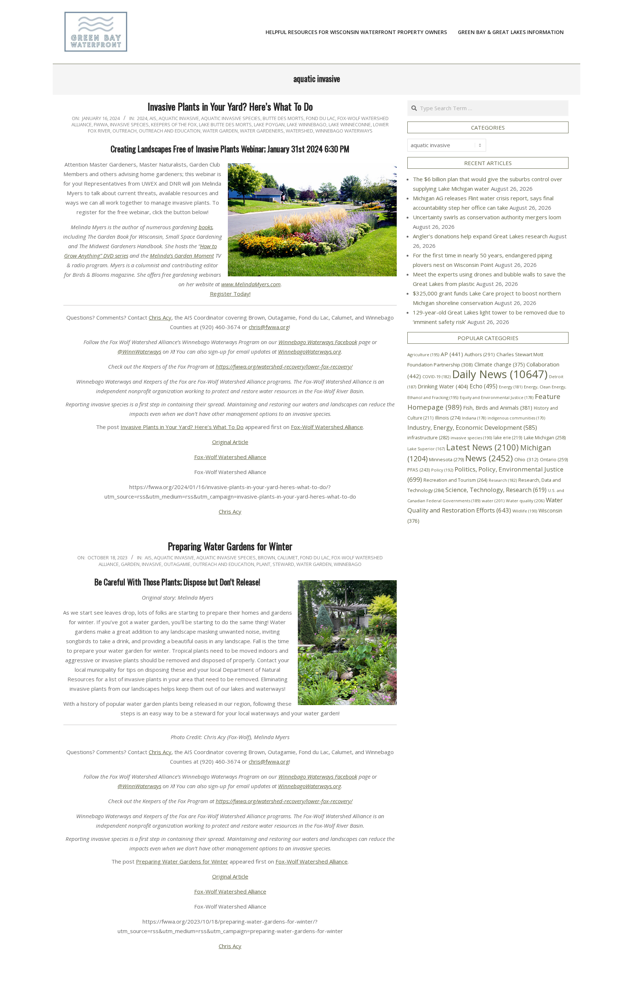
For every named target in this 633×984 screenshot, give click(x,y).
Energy (510, 387)
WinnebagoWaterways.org (309, 351)
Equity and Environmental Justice (496, 397)
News (489, 458)
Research (503, 480)
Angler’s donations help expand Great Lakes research (480, 236)
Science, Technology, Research (496, 489)
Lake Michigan (545, 438)
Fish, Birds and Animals (497, 407)
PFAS (418, 470)
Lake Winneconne (350, 124)
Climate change (499, 364)
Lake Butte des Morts (225, 124)
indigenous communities (516, 418)
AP (452, 354)
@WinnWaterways (139, 351)
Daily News (500, 374)
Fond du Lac (320, 118)
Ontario (554, 459)
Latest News (482, 447)
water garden (220, 130)
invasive (152, 564)
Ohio (526, 459)
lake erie (507, 437)
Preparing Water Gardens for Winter (230, 546)
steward (283, 564)
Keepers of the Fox (174, 124)
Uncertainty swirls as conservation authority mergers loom (487, 217)
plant (263, 564)
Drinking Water (443, 386)
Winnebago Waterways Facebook (317, 342)
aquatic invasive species (230, 118)
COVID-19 (436, 376)
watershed (299, 130)
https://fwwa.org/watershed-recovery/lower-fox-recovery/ (284, 366)
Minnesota (446, 459)
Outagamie (177, 564)
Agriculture (423, 354)
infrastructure (428, 437)
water (493, 500)
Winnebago (348, 564)
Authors (479, 354)
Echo (483, 386)
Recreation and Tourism (455, 480)
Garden (130, 564)
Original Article (230, 442)
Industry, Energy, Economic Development (472, 428)
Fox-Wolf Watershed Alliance (327, 426)
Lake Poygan (269, 124)
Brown (266, 557)
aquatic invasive (179, 118)
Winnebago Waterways (344, 130)
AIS (152, 118)
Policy (442, 470)
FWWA (101, 124)
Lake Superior (426, 448)
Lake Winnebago (306, 124)
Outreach (124, 130)
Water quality (525, 500)
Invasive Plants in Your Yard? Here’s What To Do (230, 106)
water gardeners (262, 130)
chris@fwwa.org (269, 327)
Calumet (287, 557)
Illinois (447, 417)
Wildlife (524, 511)
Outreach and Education (169, 130)
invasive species (129, 124)
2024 (142, 118)
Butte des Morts (283, 118)
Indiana (474, 418)
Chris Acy (160, 317)
